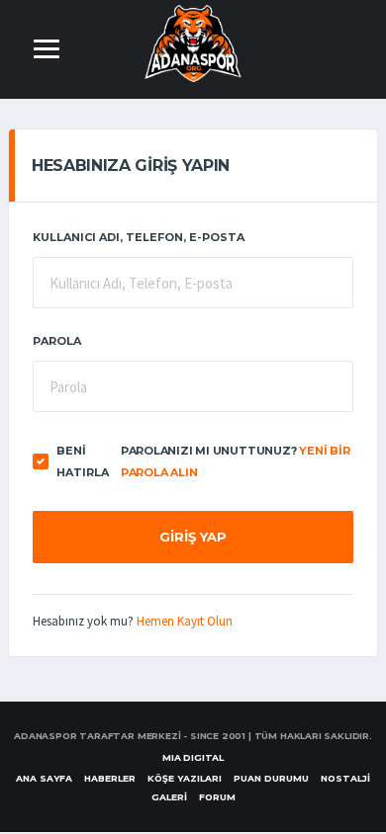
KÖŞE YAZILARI (184, 778)
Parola (57, 341)
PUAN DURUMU (271, 778)
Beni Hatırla (82, 461)
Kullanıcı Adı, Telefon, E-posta (138, 237)
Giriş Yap (193, 536)
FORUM (217, 797)
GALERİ (169, 797)
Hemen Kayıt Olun (185, 621)
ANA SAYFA (44, 778)
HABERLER (110, 778)
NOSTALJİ (345, 778)
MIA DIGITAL (193, 757)
